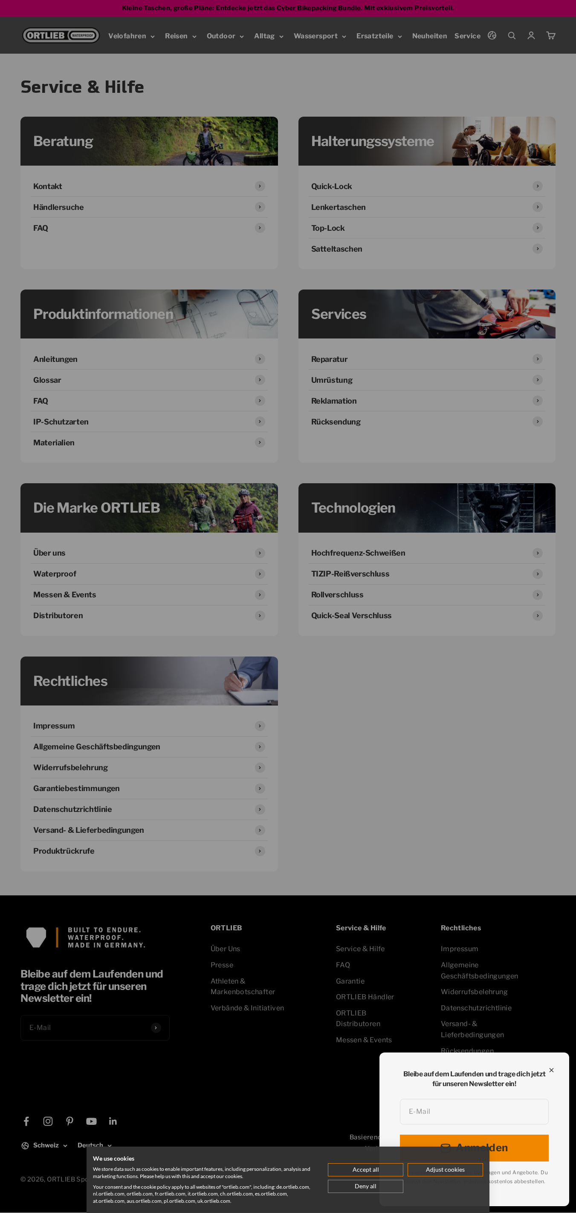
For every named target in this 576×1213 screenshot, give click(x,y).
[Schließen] (551, 1070)
